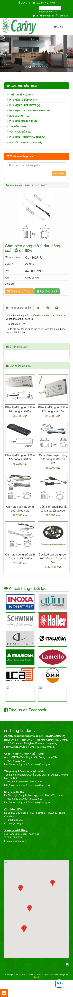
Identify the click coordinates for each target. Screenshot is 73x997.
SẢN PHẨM (16, 185)
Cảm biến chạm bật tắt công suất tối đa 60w (53, 508)
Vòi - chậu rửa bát (20, 131)
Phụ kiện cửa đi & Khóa (23, 121)
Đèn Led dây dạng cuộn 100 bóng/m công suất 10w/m (53, 558)
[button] (5, 53)
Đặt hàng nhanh (49, 291)
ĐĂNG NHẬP (48, 15)
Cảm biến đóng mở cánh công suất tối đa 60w (20, 556)
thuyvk (36, 977)
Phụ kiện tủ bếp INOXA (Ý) (24, 105)
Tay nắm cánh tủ (19, 126)
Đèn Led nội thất (19, 115)
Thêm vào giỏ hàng (21, 291)
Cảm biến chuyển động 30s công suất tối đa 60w (53, 459)
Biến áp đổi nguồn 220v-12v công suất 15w (53, 409)
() (37, 15)
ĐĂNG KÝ (64, 15)
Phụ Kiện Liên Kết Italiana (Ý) (27, 137)
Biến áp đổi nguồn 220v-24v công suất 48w (20, 409)
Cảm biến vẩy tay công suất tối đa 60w (20, 508)
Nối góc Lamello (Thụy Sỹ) (25, 142)
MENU (60, 27)
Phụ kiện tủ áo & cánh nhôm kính (29, 110)
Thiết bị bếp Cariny (21, 94)
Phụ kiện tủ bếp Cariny (23, 99)
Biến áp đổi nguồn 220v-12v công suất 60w (20, 457)
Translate (64, 11)
